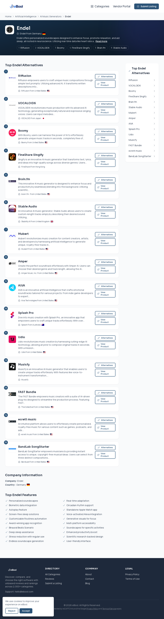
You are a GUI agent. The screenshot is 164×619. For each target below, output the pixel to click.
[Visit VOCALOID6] (12, 110)
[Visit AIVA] (12, 293)
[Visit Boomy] (12, 136)
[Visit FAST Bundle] (12, 399)
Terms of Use (132, 578)
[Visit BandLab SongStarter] (12, 454)
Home (8, 16)
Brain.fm (100, 47)
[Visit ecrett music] (12, 427)
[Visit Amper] (12, 267)
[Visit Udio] (12, 344)
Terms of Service (109, 608)
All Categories (52, 574)
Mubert (23, 234)
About (88, 574)
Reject (11, 610)
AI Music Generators (51, 16)
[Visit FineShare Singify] (12, 160)
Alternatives (107, 76)
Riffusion (24, 47)
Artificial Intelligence (26, 16)
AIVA (21, 285)
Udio (21, 337)
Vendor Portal (121, 6)
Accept (26, 610)
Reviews (49, 578)
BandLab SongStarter (33, 446)
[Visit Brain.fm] (12, 186)
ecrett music (27, 419)
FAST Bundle (27, 392)
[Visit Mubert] (12, 241)
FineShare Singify (80, 47)
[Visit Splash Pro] (12, 318)
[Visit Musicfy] (12, 372)
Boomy (59, 47)
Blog (87, 583)
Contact (89, 578)
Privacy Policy (132, 574)
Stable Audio (119, 47)
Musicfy (24, 364)
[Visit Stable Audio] (12, 214)
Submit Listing (148, 6)
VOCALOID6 (42, 47)
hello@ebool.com (24, 591)
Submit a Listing (53, 583)
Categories (102, 6)
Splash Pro (26, 313)
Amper (23, 261)
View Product (105, 84)
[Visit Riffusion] (12, 83)
